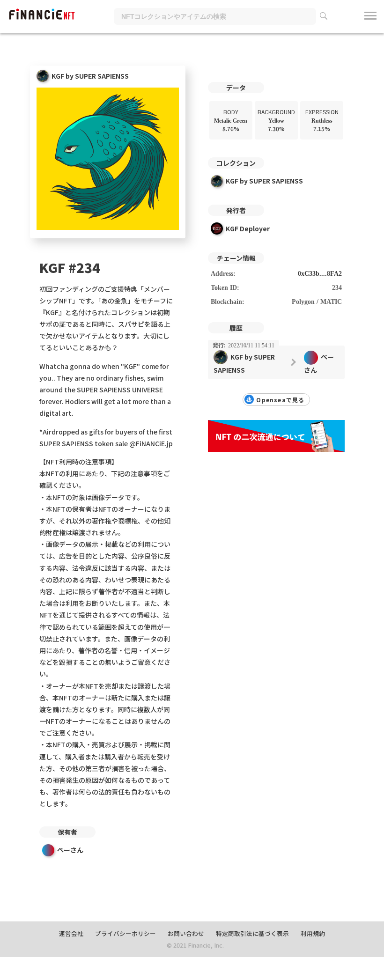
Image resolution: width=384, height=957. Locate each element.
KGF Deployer (248, 228)
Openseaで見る (280, 400)
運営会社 (71, 933)
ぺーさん (70, 849)
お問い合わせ (186, 933)
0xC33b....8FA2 (320, 273)
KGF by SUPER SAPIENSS (264, 180)
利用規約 (313, 933)
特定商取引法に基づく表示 (252, 933)
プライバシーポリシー (125, 933)
